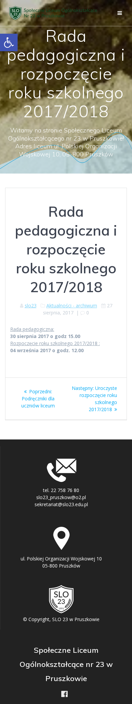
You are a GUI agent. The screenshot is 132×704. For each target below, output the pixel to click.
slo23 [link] (31, 305)
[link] (9, 42)
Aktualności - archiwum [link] (71, 305)
